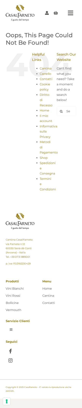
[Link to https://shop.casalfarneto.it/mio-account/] (47, 13)
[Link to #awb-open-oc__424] (70, 13)
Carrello (45, 74)
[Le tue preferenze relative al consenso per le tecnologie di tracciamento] (6, 401)
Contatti (46, 79)
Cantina (45, 68)
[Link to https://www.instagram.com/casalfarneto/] (10, 360)
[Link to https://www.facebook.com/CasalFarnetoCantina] (10, 351)
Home (44, 110)
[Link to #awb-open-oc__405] (56, 13)
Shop (44, 158)
